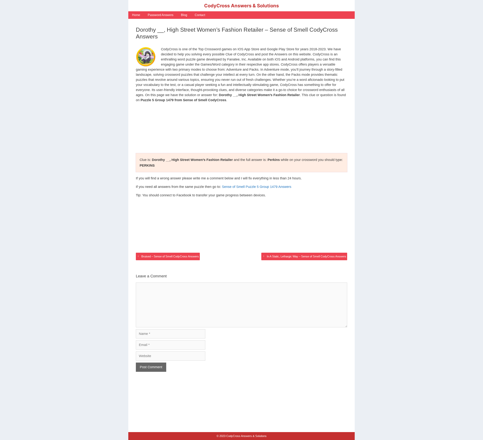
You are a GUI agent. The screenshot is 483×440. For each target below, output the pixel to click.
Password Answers (160, 15)
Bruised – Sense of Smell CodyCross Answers (170, 256)
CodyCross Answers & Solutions (241, 5)
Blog (184, 15)
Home (136, 15)
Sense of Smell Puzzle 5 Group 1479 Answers (256, 187)
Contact (200, 15)
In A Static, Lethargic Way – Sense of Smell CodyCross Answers (306, 256)
